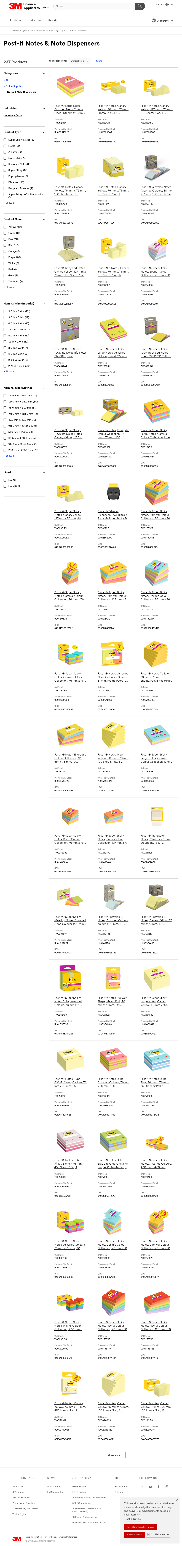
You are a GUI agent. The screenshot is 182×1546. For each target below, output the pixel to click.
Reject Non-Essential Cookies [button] (140, 1527)
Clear (99, 61)
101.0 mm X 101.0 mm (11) (22, 426)
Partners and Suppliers (23, 1503)
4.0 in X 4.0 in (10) (18, 335)
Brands (52, 20)
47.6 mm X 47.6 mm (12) (22, 420)
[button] (158, 1535)
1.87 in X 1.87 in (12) (19, 329)
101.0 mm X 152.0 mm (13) (23, 414)
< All (6, 80)
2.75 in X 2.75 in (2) (19, 366)
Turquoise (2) (15, 281)
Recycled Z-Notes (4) (20, 188)
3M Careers (18, 1492)
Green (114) (14, 233)
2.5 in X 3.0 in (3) (18, 360)
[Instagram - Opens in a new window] (167, 1486)
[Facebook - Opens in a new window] (158, 1486)
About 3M (17, 1486)
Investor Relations (21, 1498)
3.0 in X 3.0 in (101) (19, 311)
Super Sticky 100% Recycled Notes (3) (28, 196)
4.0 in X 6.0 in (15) (18, 323)
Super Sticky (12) (17, 170)
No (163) (13, 480)
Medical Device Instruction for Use (89, 1523)
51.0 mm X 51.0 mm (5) (21, 432)
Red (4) (12, 269)
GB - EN (160, 5)
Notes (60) (14, 146)
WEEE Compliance (81, 1503)
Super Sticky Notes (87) (21, 140)
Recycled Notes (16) (19, 164)
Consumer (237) (13, 115)
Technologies (19, 1514)
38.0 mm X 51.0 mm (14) (22, 408)
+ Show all (9, 203)
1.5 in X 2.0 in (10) (18, 342)
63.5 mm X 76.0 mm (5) (22, 438)
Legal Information (33, 1537)
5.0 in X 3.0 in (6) (18, 354)
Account (163, 20)
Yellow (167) (15, 227)
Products (16, 20)
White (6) (13, 263)
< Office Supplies (13, 86)
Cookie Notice (133, 1519)
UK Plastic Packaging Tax (84, 1517)
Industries (35, 20)
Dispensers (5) (16, 182)
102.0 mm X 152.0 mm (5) (22, 444)
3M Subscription (55, 1492)
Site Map (119, 1492)
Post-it (77, 61)
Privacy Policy (50, 1537)
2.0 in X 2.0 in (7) (18, 348)
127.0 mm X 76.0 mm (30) (23, 402)
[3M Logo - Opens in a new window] (29, 6)
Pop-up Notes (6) (18, 176)
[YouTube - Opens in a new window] (150, 1486)
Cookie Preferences (68, 1537)
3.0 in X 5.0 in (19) (18, 317)
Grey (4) (13, 275)
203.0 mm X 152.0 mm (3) (23, 450)
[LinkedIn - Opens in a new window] (142, 1486)
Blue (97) (13, 245)
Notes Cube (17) (17, 158)
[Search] (140, 6)
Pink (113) (13, 239)
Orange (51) (14, 251)
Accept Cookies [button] (134, 1535)
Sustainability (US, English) (25, 1509)
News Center (53, 1486)
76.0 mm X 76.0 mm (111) (22, 395)
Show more (114, 1455)
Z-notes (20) (15, 152)
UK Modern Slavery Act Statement (89, 1498)
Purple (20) (14, 257)
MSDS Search (79, 1486)
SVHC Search (79, 1492)
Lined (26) (14, 486)
